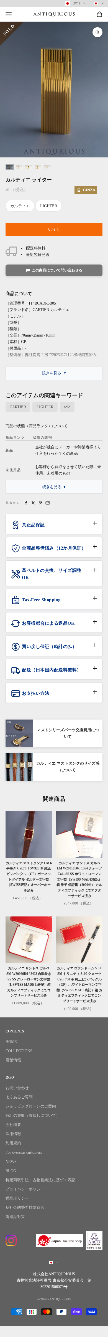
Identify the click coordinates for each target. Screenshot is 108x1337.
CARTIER (18, 407)
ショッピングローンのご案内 (31, 1106)
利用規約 (13, 1143)
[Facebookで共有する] (26, 503)
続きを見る (51, 373)
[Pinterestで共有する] (40, 503)
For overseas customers (24, 1152)
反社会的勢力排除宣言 (25, 1207)
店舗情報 (13, 1060)
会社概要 (13, 1125)
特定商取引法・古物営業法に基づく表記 (40, 1180)
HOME (11, 1042)
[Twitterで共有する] (33, 503)
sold (67, 407)
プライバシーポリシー (25, 1189)
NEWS (11, 1162)
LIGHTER (48, 206)
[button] (54, 527)
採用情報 (13, 1134)
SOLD (54, 230)
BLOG (11, 1171)
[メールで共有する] (47, 503)
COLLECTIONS (19, 1051)
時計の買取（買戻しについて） (33, 1115)
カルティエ (20, 206)
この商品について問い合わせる (57, 270)
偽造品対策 (15, 1217)
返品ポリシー (17, 1198)
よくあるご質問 (19, 1097)
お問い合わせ (17, 1088)
